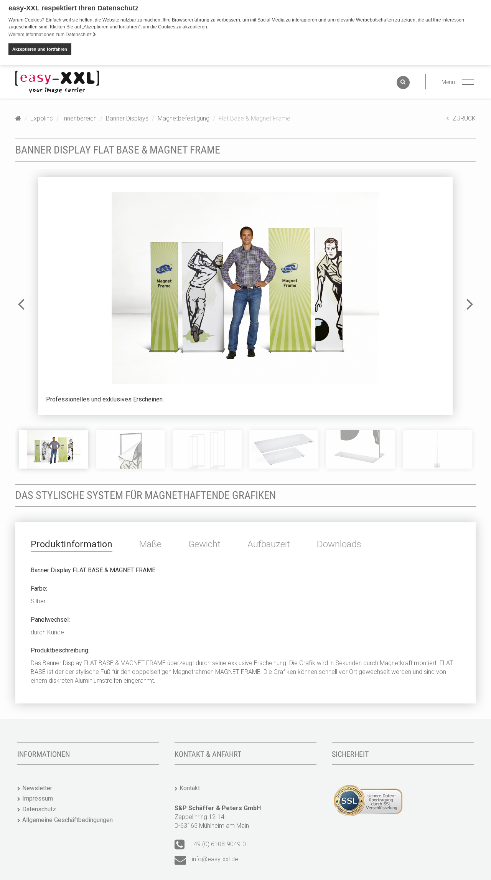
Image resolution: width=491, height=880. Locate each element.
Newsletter (37, 788)
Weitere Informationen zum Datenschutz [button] (50, 34)
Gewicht (204, 544)
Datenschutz (39, 809)
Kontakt (190, 788)
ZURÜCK (464, 118)
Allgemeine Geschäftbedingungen (67, 820)
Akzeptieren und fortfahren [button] (39, 49)
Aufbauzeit (268, 544)
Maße (150, 544)
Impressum (37, 798)
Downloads (339, 544)
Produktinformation (71, 544)
